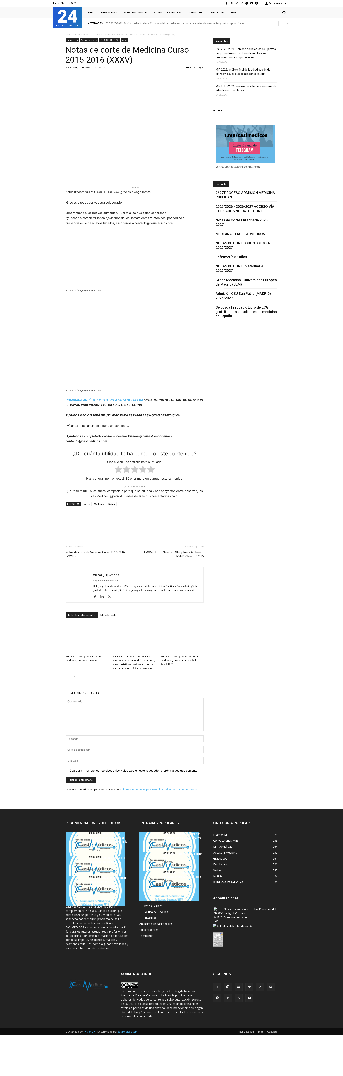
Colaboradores (148, 930)
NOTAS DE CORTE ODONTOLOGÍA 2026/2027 (243, 245)
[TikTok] (228, 998)
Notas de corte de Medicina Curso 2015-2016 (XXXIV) (95, 554)
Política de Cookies (156, 912)
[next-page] (74, 676)
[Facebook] (226, 3)
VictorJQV (89, 1031)
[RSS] (260, 987)
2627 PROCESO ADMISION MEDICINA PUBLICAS (245, 195)
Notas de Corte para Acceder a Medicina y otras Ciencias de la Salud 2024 (179, 660)
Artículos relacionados (82, 615)
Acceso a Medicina (102, 34)
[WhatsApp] (97, 77)
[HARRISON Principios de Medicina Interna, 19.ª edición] (169, 886)
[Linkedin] (106, 77)
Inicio (68, 34)
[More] (133, 77)
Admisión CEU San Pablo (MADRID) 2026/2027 (243, 295)
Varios (124, 40)
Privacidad (150, 918)
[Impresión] (124, 77)
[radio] (118, 470)
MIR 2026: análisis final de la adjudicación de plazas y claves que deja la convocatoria (243, 71)
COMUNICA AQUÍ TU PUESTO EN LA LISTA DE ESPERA (104, 400)
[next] (287, 23)
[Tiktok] (241, 3)
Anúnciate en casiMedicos (156, 924)
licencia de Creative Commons (140, 995)
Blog (260, 1031)
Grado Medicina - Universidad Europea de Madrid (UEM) (246, 282)
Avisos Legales (153, 906)
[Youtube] (251, 3)
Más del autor (109, 615)
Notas (111, 503)
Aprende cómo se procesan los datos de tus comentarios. (160, 789)
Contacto (272, 1031)
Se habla (221, 184)
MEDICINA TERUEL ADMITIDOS (240, 234)
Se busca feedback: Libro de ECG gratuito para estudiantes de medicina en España (246, 311)
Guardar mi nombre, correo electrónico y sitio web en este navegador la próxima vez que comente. (134, 770)
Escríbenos (146, 936)
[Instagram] (236, 3)
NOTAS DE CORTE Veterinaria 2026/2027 (239, 268)
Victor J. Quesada (80, 67)
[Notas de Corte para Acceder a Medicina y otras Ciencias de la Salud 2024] (182, 638)
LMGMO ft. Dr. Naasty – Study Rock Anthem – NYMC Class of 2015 (174, 554)
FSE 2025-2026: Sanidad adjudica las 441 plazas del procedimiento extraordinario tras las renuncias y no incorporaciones (175, 23)
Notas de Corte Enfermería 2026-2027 (242, 222)
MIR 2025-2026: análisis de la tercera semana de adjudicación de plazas (246, 88)
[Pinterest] (88, 77)
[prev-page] (68, 676)
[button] (284, 12)
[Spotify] (256, 3)
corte (87, 503)
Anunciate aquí (246, 1031)
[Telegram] (246, 3)
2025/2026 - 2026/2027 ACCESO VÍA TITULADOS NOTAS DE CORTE (245, 208)
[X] (79, 77)
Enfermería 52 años (231, 257)
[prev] (280, 23)
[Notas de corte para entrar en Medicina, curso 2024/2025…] (87, 638)
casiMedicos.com (127, 1031)
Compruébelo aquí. (236, 917)
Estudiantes (81, 34)
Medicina (99, 503)
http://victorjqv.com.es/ (105, 580)
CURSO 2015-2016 (109, 40)
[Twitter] (231, 3)
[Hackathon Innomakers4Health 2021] (169, 867)
